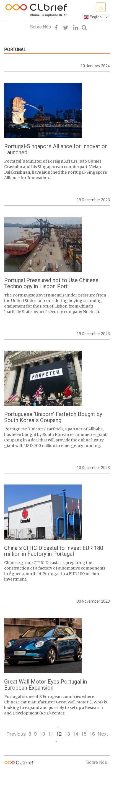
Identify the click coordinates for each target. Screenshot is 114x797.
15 (84, 733)
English (95, 17)
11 (50, 733)
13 (67, 733)
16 (92, 733)
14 (75, 733)
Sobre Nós (40, 27)
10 (42, 733)
